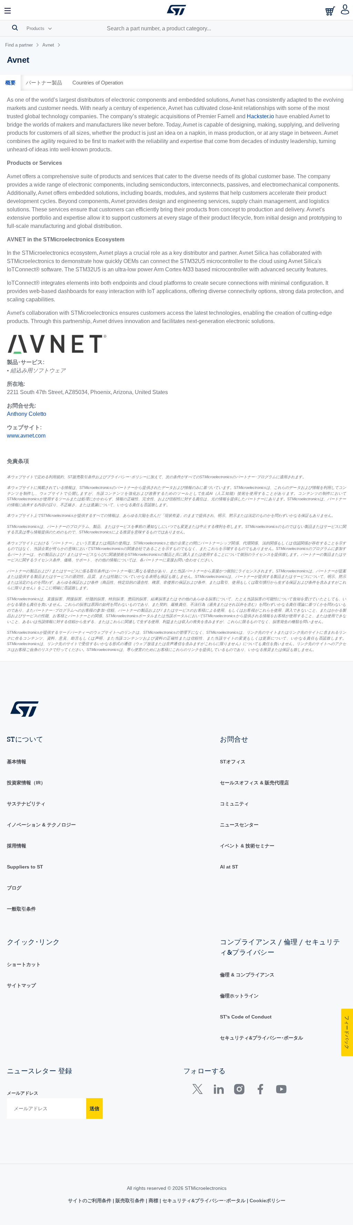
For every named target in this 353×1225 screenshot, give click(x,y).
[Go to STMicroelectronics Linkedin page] (218, 1090)
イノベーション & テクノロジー (41, 824)
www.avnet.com (26, 436)
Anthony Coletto (26, 414)
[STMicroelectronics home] (176, 10)
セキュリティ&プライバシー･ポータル (261, 1038)
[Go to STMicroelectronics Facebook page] (260, 1090)
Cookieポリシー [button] (266, 1200)
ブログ (14, 888)
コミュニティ (234, 803)
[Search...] (15, 27)
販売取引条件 (130, 1200)
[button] (7, 10)
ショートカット (24, 964)
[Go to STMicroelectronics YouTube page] (281, 1090)
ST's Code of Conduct (246, 1017)
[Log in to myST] (345, 10)
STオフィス (232, 761)
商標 (153, 1200)
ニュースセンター (239, 824)
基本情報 (16, 761)
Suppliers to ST (25, 867)
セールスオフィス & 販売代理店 (254, 782)
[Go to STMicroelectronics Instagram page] (239, 1090)
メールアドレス (22, 1093)
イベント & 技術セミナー (247, 846)
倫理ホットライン (239, 995)
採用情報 (16, 846)
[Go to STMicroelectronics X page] (199, 1090)
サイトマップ (21, 985)
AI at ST (229, 867)
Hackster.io (260, 116)
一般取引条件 (21, 909)
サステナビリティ (26, 803)
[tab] (10, 83)
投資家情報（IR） (26, 782)
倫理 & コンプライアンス (247, 974)
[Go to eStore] (331, 11)
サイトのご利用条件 (90, 1200)
